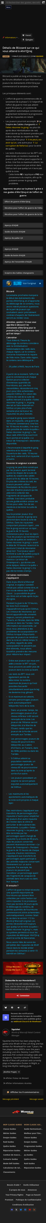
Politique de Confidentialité (28, 1200)
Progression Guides (33, 1146)
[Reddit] (18, 1007)
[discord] (6, 1017)
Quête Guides (9, 1146)
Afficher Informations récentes (18, 1083)
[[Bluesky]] (6, 1007)
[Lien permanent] (25, 1007)
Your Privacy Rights (14, 1195)
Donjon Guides (9, 1137)
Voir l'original (29, 283)
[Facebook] (12, 1007)
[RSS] (34, 1210)
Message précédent (11, 1099)
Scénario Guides (10, 1159)
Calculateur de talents (13, 1168)
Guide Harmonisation (33, 1129)
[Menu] (2, 2)
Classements (9, 1172)
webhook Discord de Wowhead (27, 1021)
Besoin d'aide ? (14, 1185)
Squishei (39, 56)
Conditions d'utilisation (23, 1204)
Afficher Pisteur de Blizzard (16, 1078)
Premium (9, 1200)
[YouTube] (30, 1210)
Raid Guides (8, 1142)
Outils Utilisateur (31, 1185)
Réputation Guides (11, 1150)
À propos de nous (17, 1190)
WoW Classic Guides (34, 1124)
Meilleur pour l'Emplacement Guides (34, 1133)
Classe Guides (9, 1129)
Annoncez (32, 1190)
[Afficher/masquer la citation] (40, 283)
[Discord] (12, 1210)
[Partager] (43, 2)
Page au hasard (33, 1195)
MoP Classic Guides (12, 1124)
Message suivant (36, 1099)
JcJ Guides (28, 1155)
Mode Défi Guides (11, 1163)
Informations (10, 37)
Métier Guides (9, 1133)
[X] (16, 1210)
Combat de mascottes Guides (13, 1155)
